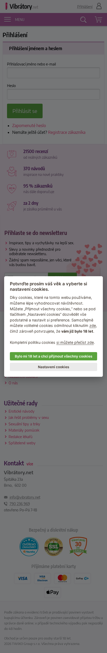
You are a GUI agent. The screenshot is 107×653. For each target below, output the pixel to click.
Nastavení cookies (53, 367)
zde (92, 326)
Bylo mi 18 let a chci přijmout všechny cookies (53, 356)
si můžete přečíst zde (75, 342)
